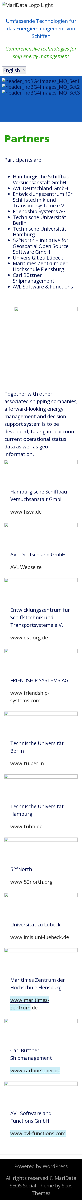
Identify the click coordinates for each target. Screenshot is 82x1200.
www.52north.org (31, 881)
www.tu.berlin (27, 763)
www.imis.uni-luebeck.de (39, 937)
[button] (41, 98)
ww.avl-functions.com (40, 1133)
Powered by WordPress (41, 1166)
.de (34, 1007)
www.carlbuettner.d (34, 1070)
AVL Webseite (26, 567)
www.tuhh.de (26, 826)
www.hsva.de (26, 511)
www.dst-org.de (29, 637)
